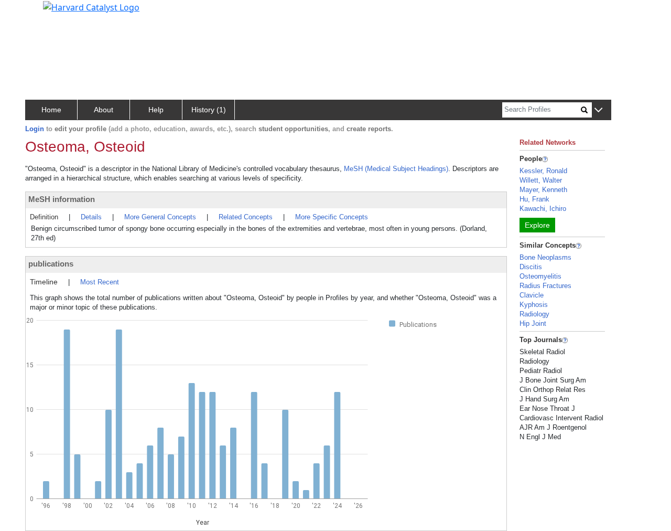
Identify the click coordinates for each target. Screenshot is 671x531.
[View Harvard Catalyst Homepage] (91, 6)
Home (51, 109)
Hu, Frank (534, 199)
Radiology (534, 314)
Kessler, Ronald (543, 171)
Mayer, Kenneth (543, 190)
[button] (598, 110)
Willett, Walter (541, 180)
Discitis (531, 267)
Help (156, 109)
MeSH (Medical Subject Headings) (396, 169)
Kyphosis (534, 305)
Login (34, 129)
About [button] (103, 109)
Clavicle (532, 295)
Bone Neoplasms (545, 257)
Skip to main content (44, 12)
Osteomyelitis (540, 276)
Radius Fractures (545, 286)
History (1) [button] (208, 109)
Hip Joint (533, 323)
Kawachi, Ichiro (543, 209)
